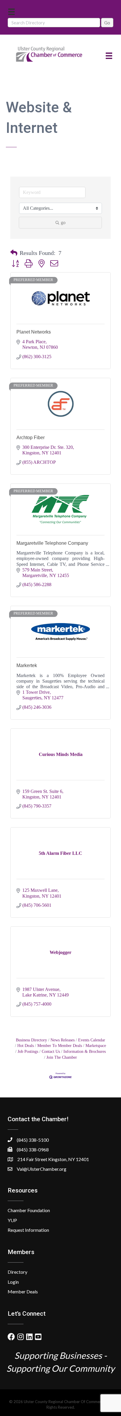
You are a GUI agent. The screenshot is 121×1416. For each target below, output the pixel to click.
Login (13, 1282)
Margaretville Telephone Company (52, 543)
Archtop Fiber (30, 437)
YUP (12, 1220)
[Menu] (11, 11)
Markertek (26, 665)
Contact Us (51, 1051)
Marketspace (95, 1045)
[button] (13, 253)
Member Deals (23, 1291)
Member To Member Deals (59, 1045)
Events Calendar (91, 1040)
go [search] (63, 222)
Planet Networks (33, 331)
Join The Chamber (61, 1057)
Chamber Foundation (29, 1210)
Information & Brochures (84, 1051)
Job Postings (28, 1051)
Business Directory (31, 1040)
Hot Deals (25, 1045)
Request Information (28, 1230)
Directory (17, 1272)
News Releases (63, 1040)
